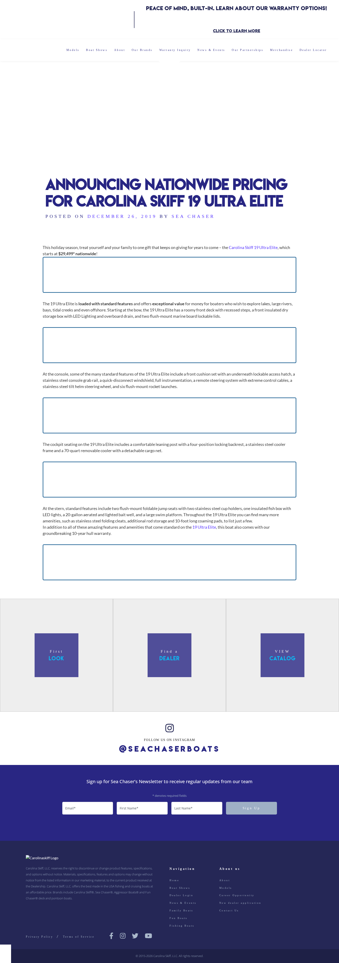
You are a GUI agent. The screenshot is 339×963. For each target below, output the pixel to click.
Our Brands (142, 50)
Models (73, 50)
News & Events (211, 50)
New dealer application (240, 902)
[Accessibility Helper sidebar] (5, 950)
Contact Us (229, 910)
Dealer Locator (313, 50)
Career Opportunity (237, 895)
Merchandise (281, 50)
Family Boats (181, 910)
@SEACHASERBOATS (169, 749)
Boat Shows (96, 50)
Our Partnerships (247, 50)
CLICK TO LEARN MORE (236, 30)
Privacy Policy (39, 936)
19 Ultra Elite (204, 527)
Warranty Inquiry (175, 50)
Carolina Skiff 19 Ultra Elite (253, 247)
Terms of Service (78, 936)
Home (174, 880)
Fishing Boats (182, 925)
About (119, 50)
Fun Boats (178, 918)
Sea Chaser (193, 216)
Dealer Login (181, 895)
